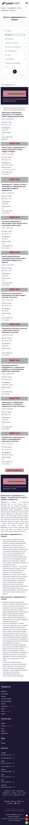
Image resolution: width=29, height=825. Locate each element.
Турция (3, 713)
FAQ (24, 793)
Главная (3, 8)
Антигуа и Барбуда (6, 701)
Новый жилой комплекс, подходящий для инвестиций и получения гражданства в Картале (14, 259)
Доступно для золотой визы (13, 63)
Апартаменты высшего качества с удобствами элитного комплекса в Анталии (14, 330)
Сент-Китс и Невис (6, 699)
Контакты (5, 795)
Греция (3, 723)
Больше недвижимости (14, 470)
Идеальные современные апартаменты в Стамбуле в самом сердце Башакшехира (13, 114)
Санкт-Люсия (4, 694)
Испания (7, 726)
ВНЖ (3, 738)
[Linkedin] (13, 810)
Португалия (4, 733)
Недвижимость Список (19, 795)
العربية (14, 801)
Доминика (3, 691)
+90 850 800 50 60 (7, 758)
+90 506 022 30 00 (6, 755)
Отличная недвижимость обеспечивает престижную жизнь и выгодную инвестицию (14, 223)
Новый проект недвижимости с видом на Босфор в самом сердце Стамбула (14, 149)
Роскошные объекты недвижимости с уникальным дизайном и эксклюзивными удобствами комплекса (13, 368)
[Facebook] (6, 810)
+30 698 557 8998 (6, 771)
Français (18, 803)
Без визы (14, 793)
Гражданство (6, 687)
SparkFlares (17, 820)
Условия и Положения (13, 816)
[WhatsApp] (13, 755)
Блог (10, 795)
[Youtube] (19, 810)
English (8, 801)
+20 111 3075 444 (6, 776)
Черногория (7, 706)
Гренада (3, 696)
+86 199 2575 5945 (7, 787)
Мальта (3, 708)
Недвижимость (12, 8)
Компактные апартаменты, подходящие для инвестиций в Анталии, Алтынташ (14, 295)
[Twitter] (9, 810)
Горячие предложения (16, 94)
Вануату (3, 704)
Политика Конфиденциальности (14, 814)
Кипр (6, 711)
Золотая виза (6, 719)
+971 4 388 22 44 (6, 766)
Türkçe (11, 803)
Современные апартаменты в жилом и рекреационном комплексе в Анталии (13, 439)
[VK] (22, 810)
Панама (3, 743)
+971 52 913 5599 (6, 763)
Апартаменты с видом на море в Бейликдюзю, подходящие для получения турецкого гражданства (14, 187)
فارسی (21, 801)
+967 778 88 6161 (6, 782)
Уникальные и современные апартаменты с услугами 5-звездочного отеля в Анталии (13, 404)
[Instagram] (16, 810)
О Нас (19, 793)
